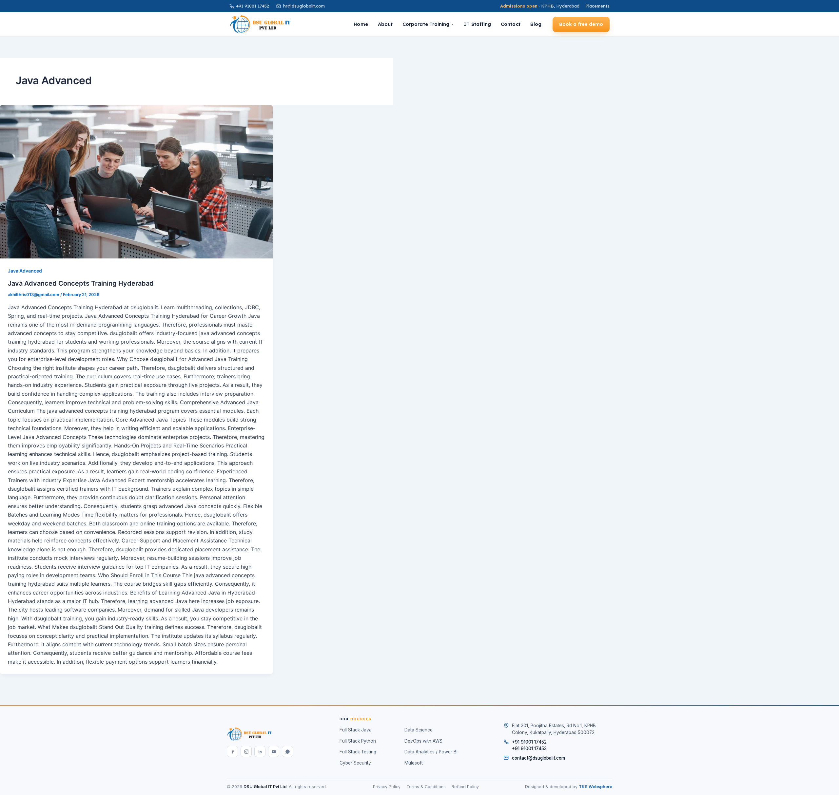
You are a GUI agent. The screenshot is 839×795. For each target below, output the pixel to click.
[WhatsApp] (287, 751)
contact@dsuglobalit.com (538, 758)
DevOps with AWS (423, 741)
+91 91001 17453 (529, 748)
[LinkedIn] (259, 751)
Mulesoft (413, 763)
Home (361, 24)
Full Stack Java (356, 729)
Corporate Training (425, 24)
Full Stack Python (358, 741)
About (385, 24)
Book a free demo (581, 24)
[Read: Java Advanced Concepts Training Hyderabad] (136, 181)
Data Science (418, 729)
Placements (597, 6)
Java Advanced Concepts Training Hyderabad (81, 283)
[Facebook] (232, 751)
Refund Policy (465, 786)
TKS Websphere (595, 786)
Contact (510, 24)
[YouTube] (273, 751)
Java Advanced (25, 271)
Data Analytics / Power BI (431, 751)
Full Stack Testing (358, 751)
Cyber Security (355, 763)
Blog (535, 24)
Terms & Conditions (426, 786)
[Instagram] (246, 751)
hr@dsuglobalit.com (304, 6)
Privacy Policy (386, 786)
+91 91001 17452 (252, 6)
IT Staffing (477, 24)
